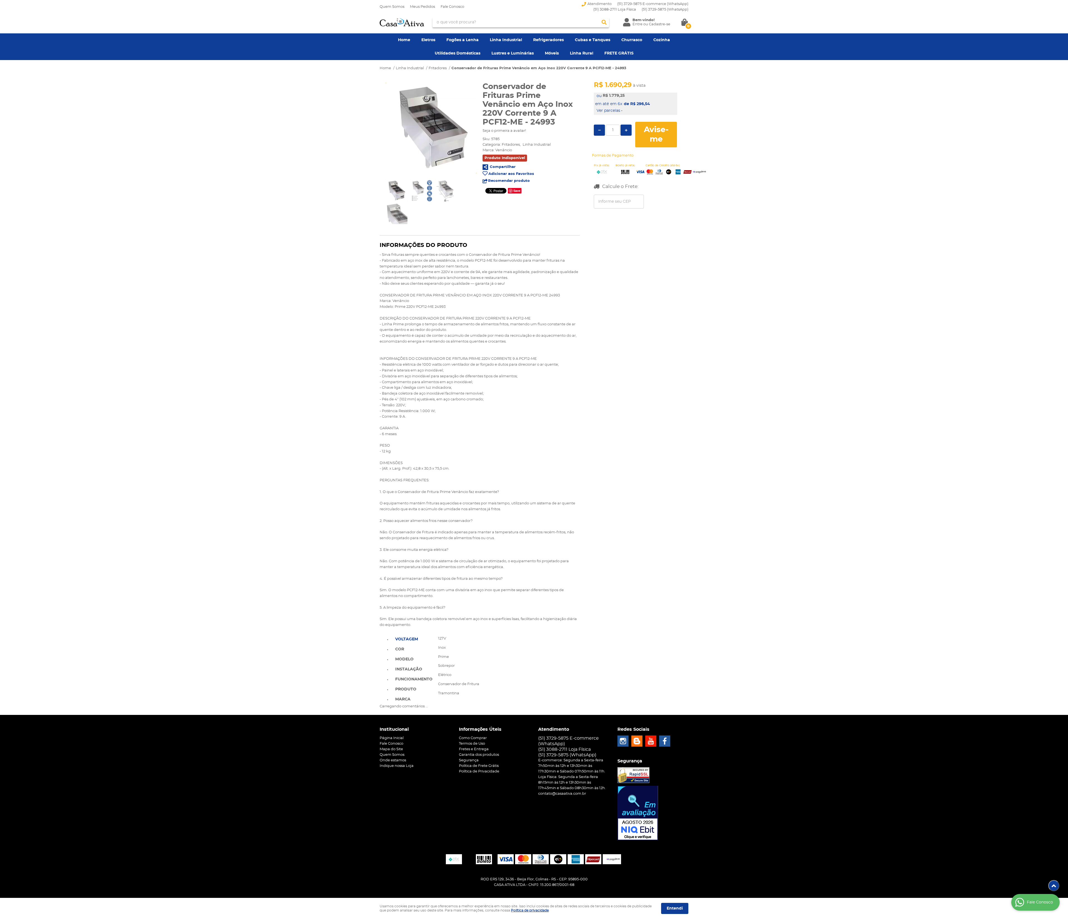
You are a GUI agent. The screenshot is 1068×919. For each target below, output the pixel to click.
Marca (403, 699)
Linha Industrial (506, 40)
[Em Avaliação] (637, 813)
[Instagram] (623, 741)
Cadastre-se (659, 24)
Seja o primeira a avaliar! (504, 131)
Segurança (469, 760)
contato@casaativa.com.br (562, 794)
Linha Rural (581, 53)
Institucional (394, 729)
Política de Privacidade (479, 771)
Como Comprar (473, 738)
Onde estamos (393, 760)
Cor (399, 649)
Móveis (552, 53)
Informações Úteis (480, 729)
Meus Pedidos (422, 7)
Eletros (428, 40)
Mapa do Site (391, 749)
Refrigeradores (548, 40)
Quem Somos (392, 7)
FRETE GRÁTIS (619, 53)
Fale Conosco (452, 7)
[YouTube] (650, 741)
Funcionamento (413, 679)
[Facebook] (664, 741)
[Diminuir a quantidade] (599, 130)
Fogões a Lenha (462, 40)
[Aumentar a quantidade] (626, 130)
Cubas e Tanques (592, 40)
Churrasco (631, 40)
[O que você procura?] (604, 22)
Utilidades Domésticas (457, 53)
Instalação (408, 669)
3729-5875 (665, 9)
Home (404, 40)
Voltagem (406, 639)
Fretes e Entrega (474, 749)
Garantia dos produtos (479, 755)
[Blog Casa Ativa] (636, 741)
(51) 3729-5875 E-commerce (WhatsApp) (652, 4)
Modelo (404, 659)
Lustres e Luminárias (512, 53)
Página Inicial (392, 738)
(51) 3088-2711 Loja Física (614, 9)
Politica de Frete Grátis (479, 766)
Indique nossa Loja (397, 766)
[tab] (414, 639)
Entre (637, 24)
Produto (405, 689)
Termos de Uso (472, 743)
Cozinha (661, 40)
